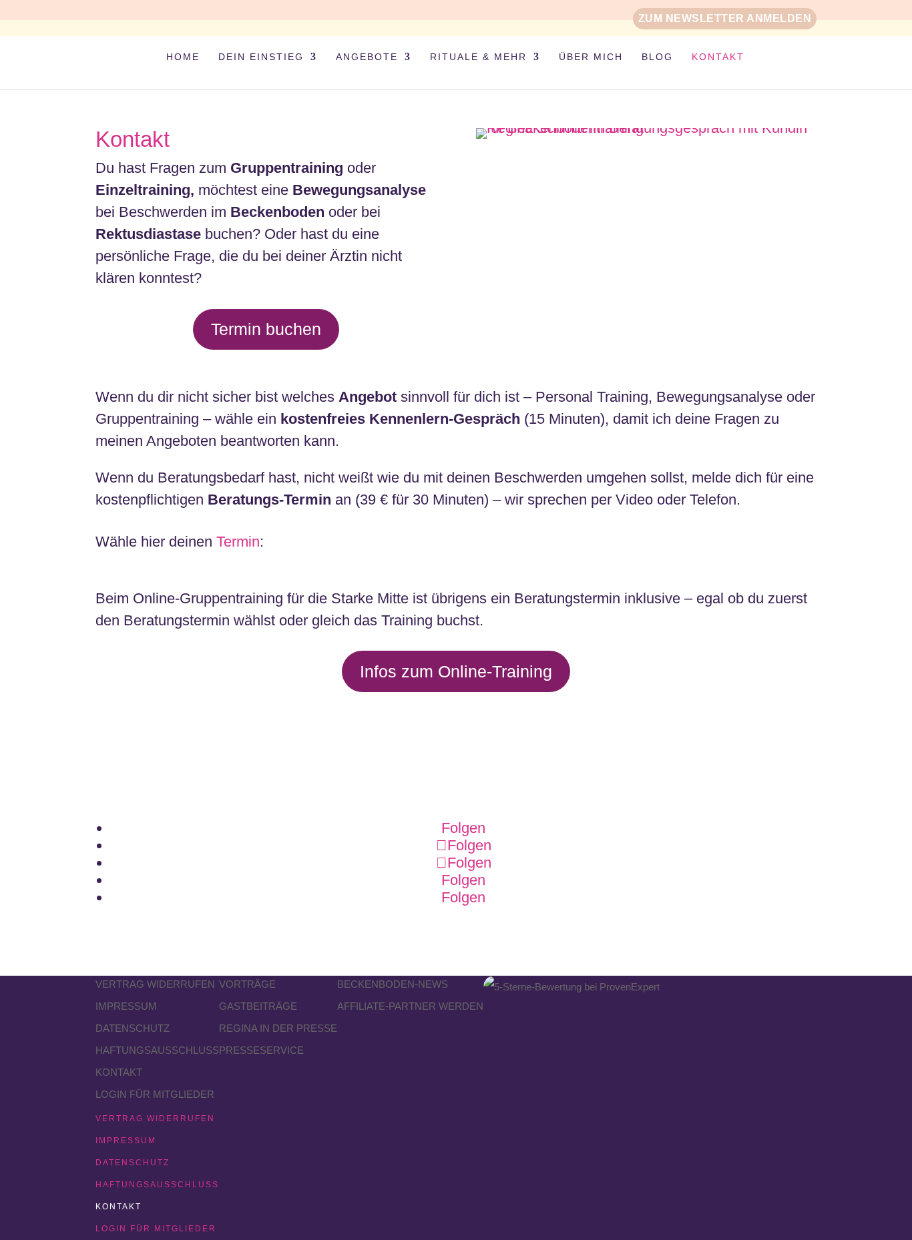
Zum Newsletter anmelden (725, 18)
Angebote (367, 57)
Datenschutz (132, 1028)
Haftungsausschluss (157, 1050)
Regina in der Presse (278, 1028)
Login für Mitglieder (154, 1094)
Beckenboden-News (392, 984)
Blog (657, 57)
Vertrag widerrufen (155, 984)
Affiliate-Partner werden (410, 1006)
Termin (238, 541)
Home (183, 57)
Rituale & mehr (478, 57)
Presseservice (261, 1050)
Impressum (126, 1006)
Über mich (591, 57)
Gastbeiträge (258, 1006)
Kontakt (718, 57)
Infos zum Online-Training (456, 671)
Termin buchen (266, 329)
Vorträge (247, 984)
